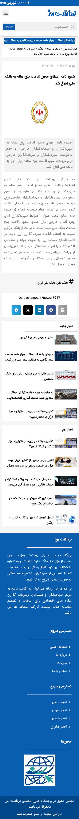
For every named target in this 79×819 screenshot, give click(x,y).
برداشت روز (70, 49)
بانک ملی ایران (46, 282)
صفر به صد (24, 813)
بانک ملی (62, 282)
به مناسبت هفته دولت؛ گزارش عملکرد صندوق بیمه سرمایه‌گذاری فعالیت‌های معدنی (31, 397)
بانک (41, 49)
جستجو (9, 27)
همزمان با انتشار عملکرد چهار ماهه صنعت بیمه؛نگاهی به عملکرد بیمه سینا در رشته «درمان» (29, 359)
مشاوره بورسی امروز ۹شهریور (37, 337)
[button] (5, 12)
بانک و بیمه (53, 49)
